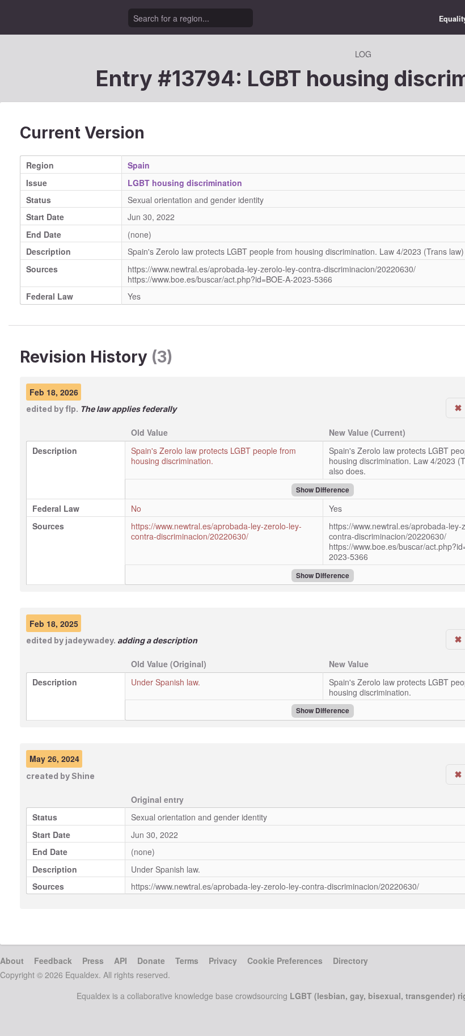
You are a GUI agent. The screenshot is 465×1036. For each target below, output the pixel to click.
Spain (139, 165)
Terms (186, 960)
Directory (350, 960)
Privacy (223, 960)
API (120, 960)
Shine (83, 776)
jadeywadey (89, 640)
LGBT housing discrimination (185, 182)
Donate (151, 960)
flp (70, 409)
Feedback (53, 960)
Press (93, 960)
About (12, 960)
